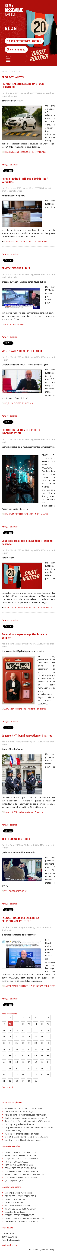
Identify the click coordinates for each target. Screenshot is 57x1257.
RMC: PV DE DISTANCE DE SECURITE (20, 1205)
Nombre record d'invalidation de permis (23, 1140)
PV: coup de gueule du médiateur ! (20, 1124)
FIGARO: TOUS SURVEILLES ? (17, 1161)
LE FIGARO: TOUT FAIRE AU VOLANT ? (21, 1221)
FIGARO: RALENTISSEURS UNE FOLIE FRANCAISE (25, 152)
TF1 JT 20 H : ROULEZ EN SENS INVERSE (21, 1158)
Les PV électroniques (14, 1202)
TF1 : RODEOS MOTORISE (15, 891)
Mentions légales (9, 1245)
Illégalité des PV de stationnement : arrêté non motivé (29, 1121)
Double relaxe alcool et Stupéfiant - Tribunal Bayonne (28, 607)
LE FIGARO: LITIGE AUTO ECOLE (18, 1193)
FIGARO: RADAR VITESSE (15, 1199)
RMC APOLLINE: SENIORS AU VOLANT (21, 1208)
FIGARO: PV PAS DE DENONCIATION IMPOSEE (24, 1174)
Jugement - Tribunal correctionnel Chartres (23, 812)
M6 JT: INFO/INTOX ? (13, 1180)
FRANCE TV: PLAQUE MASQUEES (19, 1165)
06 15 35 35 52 (17, 49)
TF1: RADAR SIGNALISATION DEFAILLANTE (23, 1171)
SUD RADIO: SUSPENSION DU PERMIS (21, 1177)
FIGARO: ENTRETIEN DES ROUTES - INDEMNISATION (26, 514)
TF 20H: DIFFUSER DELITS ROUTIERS (20, 1168)
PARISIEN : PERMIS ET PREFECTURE (19, 1215)
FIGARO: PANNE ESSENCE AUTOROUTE (22, 1152)
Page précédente (9, 1013)
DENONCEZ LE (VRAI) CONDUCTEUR (20, 1196)
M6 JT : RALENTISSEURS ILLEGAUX (18, 403)
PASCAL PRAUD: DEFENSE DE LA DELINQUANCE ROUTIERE (29, 986)
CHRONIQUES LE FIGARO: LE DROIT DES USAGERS (26, 1137)
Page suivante (8, 1087)
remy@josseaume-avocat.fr (26, 40)
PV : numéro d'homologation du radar (22, 1133)
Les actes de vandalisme (16, 1212)
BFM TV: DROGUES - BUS (15, 324)
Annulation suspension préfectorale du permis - (25, 708)
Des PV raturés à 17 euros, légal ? (19, 1111)
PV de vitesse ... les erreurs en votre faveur (24, 1108)
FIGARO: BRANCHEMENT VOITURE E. (20, 1155)
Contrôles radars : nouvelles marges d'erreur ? (26, 1118)
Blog (21, 71)
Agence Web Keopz (47, 1249)
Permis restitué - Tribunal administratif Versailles (26, 241)
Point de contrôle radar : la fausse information (25, 1114)
